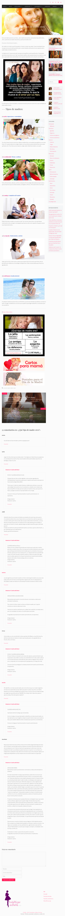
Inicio (4, 6)
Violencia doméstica (54, 137)
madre (8, 388)
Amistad (52, 156)
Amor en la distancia (52, 72)
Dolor (51, 188)
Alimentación (53, 172)
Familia (36, 30)
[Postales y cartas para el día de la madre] (24, 378)
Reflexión (52, 126)
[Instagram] (55, 2)
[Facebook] (50, 2)
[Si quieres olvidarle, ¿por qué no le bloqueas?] (50, 104)
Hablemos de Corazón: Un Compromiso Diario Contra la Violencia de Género (55, 248)
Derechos (51, 128)
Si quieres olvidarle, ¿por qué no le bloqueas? (58, 104)
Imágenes (47, 6)
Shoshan (22, 914)
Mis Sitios (52, 149)
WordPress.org (47, 901)
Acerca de (27, 6)
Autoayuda (51, 124)
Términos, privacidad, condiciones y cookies (34, 914)
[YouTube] (61, 2)
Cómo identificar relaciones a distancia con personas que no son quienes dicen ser (55, 75)
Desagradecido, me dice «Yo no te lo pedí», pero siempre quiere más (55, 62)
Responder (6, 444)
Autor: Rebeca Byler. (7, 312)
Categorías (17, 6)
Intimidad (52, 178)
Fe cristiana (52, 190)
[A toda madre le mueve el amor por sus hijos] (24, 80)
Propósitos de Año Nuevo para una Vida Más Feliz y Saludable (55, 243)
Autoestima (52, 185)
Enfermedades (53, 176)
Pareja (50, 46)
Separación (53, 46)
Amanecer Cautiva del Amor (12, 469)
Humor (51, 194)
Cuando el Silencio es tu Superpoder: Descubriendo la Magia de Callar (55, 231)
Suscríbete (38, 6)
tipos (15, 388)
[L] (43, 914)
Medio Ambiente (54, 146)
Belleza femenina (54, 174)
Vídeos (54, 6)
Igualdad (52, 130)
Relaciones (51, 59)
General (51, 140)
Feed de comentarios (48, 898)
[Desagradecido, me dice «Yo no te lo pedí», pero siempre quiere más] (55, 57)
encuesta (5, 388)
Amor (51, 183)
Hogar (51, 144)
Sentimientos (52, 181)
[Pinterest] (58, 2)
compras (52, 142)
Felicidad (52, 192)
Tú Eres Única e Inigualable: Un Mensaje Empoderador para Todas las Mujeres (55, 237)
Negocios (52, 133)
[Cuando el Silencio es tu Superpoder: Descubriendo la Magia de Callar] (50, 108)
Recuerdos (52, 197)
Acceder (45, 894)
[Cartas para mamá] (24, 364)
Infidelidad (52, 162)
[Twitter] (53, 2)
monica (4, 572)
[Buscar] (60, 81)
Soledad (52, 199)
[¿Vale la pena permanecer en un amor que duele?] (55, 44)
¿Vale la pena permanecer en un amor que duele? (55, 49)
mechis (3, 682)
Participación (42, 30)
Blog (10, 6)
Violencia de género (56, 59)
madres (11, 388)
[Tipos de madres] (24, 335)
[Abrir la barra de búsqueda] (61, 6)
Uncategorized (52, 201)
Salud (50, 169)
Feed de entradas (47, 896)
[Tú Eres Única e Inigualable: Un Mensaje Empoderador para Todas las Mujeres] (50, 113)
